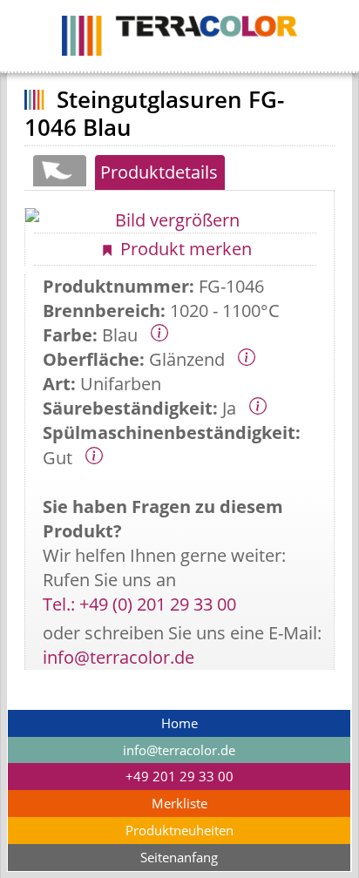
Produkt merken (184, 248)
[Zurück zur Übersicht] (58, 170)
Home (179, 723)
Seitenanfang (179, 857)
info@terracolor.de (118, 657)
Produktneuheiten (179, 830)
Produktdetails (159, 172)
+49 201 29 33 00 (179, 776)
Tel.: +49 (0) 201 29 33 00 (139, 604)
